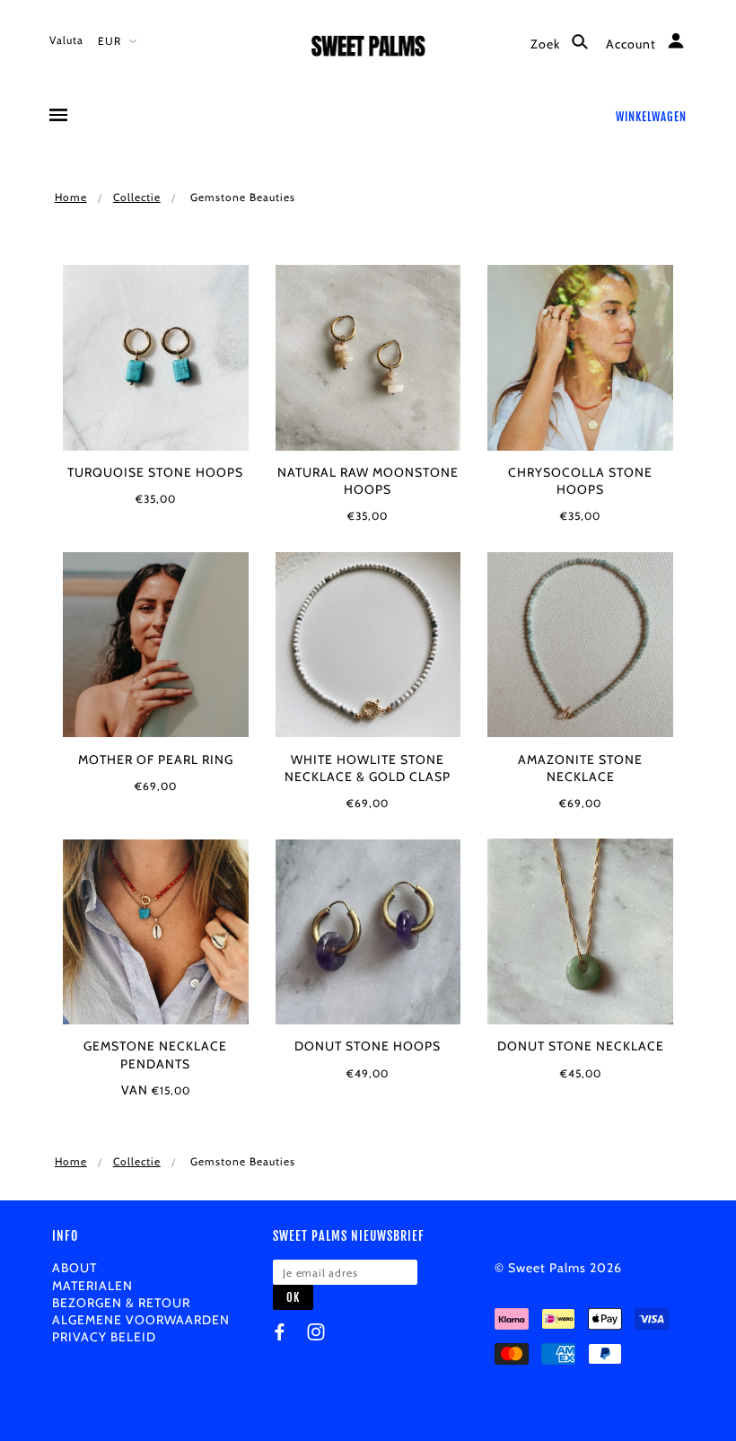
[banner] (368, 51)
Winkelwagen (651, 117)
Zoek (547, 44)
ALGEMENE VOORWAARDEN (141, 1320)
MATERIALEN (92, 1286)
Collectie (137, 197)
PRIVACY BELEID (104, 1337)
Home (71, 197)
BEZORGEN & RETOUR (121, 1303)
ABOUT (74, 1268)
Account (633, 44)
